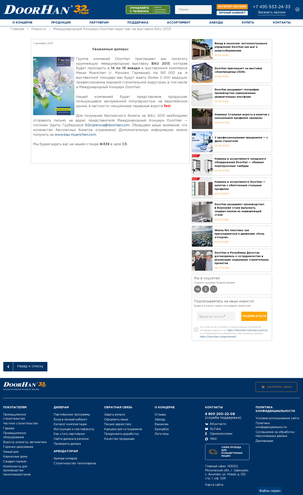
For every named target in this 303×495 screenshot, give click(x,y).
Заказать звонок (272, 12)
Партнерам (99, 22)
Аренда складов (65, 458)
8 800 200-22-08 (220, 414)
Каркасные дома (15, 456)
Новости (38, 29)
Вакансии (161, 424)
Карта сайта (214, 485)
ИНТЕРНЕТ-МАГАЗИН (232, 7)
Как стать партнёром (69, 434)
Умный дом (11, 452)
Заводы (216, 22)
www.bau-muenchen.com (75, 134)
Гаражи (8, 428)
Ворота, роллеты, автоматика (25, 442)
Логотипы (162, 434)
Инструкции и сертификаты (74, 429)
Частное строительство (20, 423)
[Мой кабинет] (297, 9)
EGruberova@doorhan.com (107, 125)
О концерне (22, 22)
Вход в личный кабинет (70, 419)
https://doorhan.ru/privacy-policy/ (247, 330)
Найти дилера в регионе (71, 439)
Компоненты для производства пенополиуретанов (17, 470)
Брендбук (162, 429)
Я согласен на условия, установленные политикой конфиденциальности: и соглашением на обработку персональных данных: (234, 332)
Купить (248, 22)
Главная (17, 29)
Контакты (282, 22)
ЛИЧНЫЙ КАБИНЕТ (232, 13)
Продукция (61, 22)
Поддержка (137, 22)
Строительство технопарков (75, 463)
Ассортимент (178, 22)
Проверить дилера (67, 444)
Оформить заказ (279, 387)
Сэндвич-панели (14, 461)
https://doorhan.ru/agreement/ (218, 337)
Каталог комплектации (70, 424)
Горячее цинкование (18, 447)
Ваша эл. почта (212, 316)
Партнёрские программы (72, 414)
